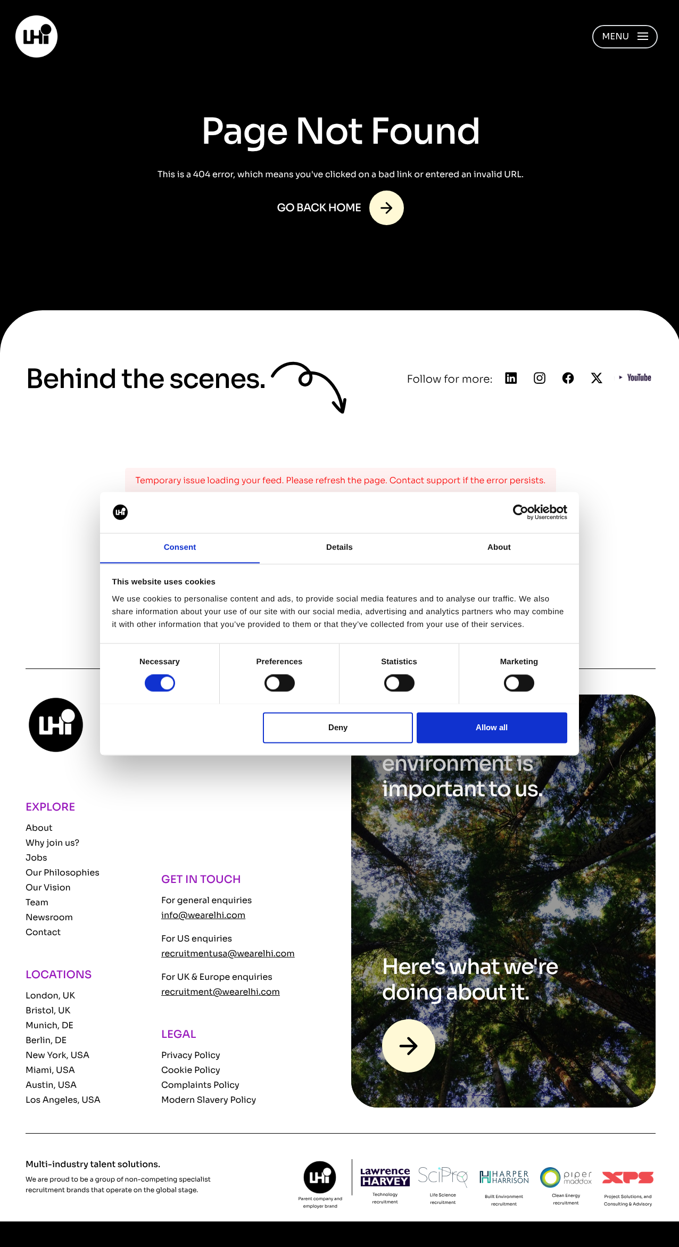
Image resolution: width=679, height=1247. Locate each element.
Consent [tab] (180, 547)
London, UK (50, 995)
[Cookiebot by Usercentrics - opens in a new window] (520, 512)
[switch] (279, 682)
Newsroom (49, 917)
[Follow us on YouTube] (635, 379)
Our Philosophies (63, 872)
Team (37, 902)
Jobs (36, 857)
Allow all (492, 727)
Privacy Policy (190, 1055)
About (39, 827)
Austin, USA (51, 1085)
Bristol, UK (48, 1010)
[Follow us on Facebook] (568, 379)
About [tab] (499, 547)
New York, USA (57, 1055)
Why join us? (52, 842)
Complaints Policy (200, 1085)
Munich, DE (49, 1025)
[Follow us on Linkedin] (511, 379)
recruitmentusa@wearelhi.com (228, 953)
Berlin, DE (46, 1040)
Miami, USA (50, 1070)
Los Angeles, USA (63, 1099)
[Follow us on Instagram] (539, 379)
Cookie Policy (190, 1070)
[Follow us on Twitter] (596, 379)
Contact (43, 932)
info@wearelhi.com (203, 915)
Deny (337, 727)
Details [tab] (339, 547)
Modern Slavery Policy (208, 1099)
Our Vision (48, 887)
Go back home (319, 207)
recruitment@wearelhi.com (220, 991)
